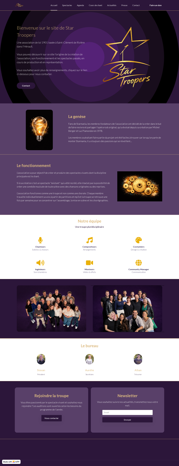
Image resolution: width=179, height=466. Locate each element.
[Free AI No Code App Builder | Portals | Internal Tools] (11, 462)
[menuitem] (53, 5)
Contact (26, 85)
